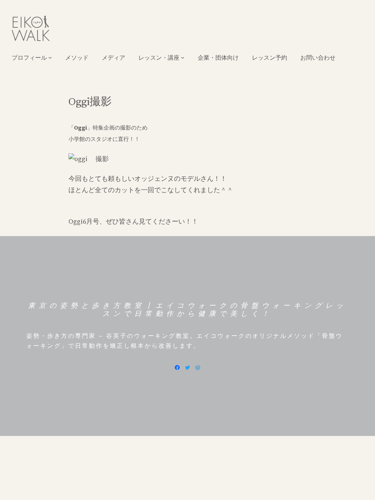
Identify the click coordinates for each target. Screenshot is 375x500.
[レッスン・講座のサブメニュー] (183, 57)
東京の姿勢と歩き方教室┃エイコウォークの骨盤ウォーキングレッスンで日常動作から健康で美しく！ (187, 309)
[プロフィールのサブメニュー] (50, 57)
